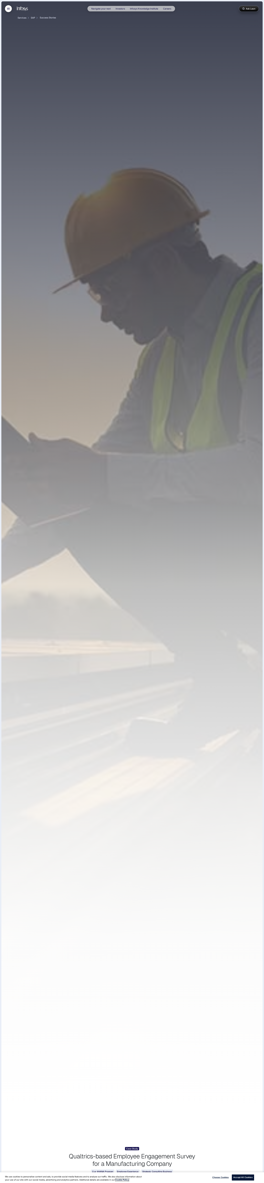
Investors (120, 8)
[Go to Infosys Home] (23, 9)
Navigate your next (101, 8)
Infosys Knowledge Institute (144, 8)
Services (22, 17)
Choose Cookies (220, 1177)
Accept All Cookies (243, 1177)
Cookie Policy (122, 1180)
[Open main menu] (8, 8)
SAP (33, 17)
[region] (132, 1177)
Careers (167, 8)
